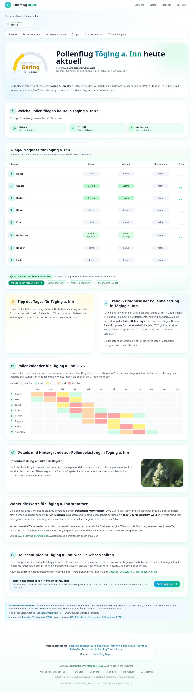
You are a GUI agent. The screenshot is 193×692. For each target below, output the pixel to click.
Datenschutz (147, 671)
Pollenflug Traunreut (135, 645)
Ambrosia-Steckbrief (81, 282)
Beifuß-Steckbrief (56, 282)
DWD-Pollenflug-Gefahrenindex (33, 535)
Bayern (19, 16)
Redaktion (111, 671)
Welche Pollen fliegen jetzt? (25, 282)
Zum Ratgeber (165, 584)
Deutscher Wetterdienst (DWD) (36, 617)
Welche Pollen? (33, 34)
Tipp (76, 34)
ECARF (119, 617)
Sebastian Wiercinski (47, 612)
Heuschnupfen (118, 34)
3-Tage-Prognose (57, 34)
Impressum (128, 671)
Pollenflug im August (107, 282)
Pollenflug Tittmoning (109, 645)
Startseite (139, 4)
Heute (14, 34)
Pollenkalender (95, 34)
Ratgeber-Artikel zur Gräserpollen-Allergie (133, 571)
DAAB (73, 617)
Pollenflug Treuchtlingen (109, 649)
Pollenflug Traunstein (82, 649)
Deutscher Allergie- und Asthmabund (96, 617)
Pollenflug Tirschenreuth (82, 645)
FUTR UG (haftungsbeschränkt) (116, 683)
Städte (153, 4)
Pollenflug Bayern (103, 654)
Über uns (181, 4)
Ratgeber (166, 4)
